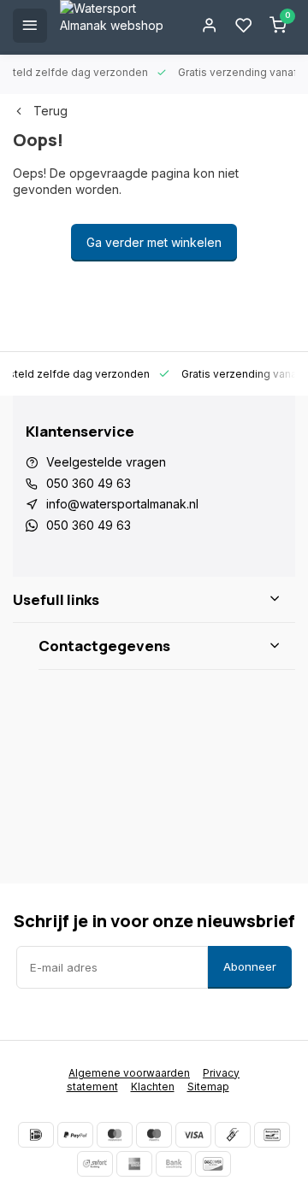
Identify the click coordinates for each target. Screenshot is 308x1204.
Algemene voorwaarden (129, 1072)
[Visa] (193, 1135)
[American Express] (134, 1164)
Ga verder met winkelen (154, 242)
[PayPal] (75, 1135)
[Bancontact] (272, 1135)
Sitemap (208, 1086)
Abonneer (249, 966)
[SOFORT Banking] (95, 1164)
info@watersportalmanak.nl (122, 503)
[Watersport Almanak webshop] (120, 25)
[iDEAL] (36, 1135)
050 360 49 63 (88, 483)
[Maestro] (154, 1135)
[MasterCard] (115, 1135)
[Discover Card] (213, 1164)
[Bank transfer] (174, 1164)
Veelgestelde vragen (106, 462)
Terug (50, 110)
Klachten (153, 1086)
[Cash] (233, 1135)
